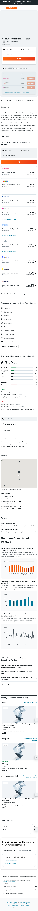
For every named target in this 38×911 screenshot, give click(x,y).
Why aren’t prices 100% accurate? (13, 893)
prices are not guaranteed (9, 881)
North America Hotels (25, 902)
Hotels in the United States (13, 903)
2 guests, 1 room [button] (8, 54)
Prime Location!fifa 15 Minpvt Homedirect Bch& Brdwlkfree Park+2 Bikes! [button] (19, 799)
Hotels (15, 902)
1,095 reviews (14, 41)
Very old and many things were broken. (14, 407)
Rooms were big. (8, 392)
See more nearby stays (30, 702)
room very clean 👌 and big (11, 394)
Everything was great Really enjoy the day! (15, 397)
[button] (36, 2)
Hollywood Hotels (24, 905)
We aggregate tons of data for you (13, 890)
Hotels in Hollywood (10, 863)
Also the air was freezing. (10, 404)
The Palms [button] (5, 763)
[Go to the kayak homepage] (11, 8)
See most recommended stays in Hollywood (30, 776)
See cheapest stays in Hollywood (30, 739)
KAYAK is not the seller (9, 887)
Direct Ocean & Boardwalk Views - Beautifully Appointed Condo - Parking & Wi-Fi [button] (18, 724)
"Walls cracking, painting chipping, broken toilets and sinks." (18, 410)
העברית (29, 1)
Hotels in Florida (25, 903)
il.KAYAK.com (9, 902)
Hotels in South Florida (12, 905)
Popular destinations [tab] (24, 850)
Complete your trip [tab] (9, 850)
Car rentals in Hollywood (11, 861)
